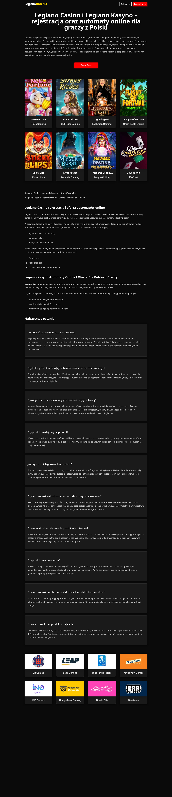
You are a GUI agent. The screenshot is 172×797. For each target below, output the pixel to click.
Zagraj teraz (86, 65)
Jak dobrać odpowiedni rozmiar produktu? (52, 332)
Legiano (36, 4)
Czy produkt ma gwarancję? (44, 560)
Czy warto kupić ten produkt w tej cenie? (51, 624)
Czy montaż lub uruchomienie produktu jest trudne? (58, 528)
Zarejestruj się (140, 4)
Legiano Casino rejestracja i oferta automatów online (50, 193)
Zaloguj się (125, 4)
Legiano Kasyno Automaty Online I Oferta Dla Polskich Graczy (55, 197)
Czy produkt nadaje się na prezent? (48, 432)
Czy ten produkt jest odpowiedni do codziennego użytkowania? (64, 496)
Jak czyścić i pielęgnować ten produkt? (50, 464)
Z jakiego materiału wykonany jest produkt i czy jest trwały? (62, 400)
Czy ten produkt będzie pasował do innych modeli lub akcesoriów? (66, 592)
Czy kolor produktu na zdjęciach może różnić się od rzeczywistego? (66, 368)
